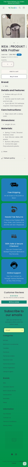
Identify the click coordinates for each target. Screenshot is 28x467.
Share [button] (5, 151)
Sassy (5, 402)
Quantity (4, 60)
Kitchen (5, 340)
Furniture (6, 352)
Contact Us (7, 418)
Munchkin (6, 398)
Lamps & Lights (8, 371)
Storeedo (10, 461)
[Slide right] (17, 43)
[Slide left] (10, 43)
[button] (4, 8)
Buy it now (14, 77)
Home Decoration (9, 364)
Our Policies (7, 414)
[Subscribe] (22, 330)
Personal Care (8, 360)
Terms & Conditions (9, 421)
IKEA (4, 383)
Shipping (3, 57)
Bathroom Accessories (10, 344)
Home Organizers (9, 368)
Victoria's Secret (8, 387)
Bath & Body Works (9, 391)
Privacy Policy (7, 425)
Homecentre (7, 395)
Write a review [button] (14, 302)
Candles (6, 348)
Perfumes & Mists (9, 356)
